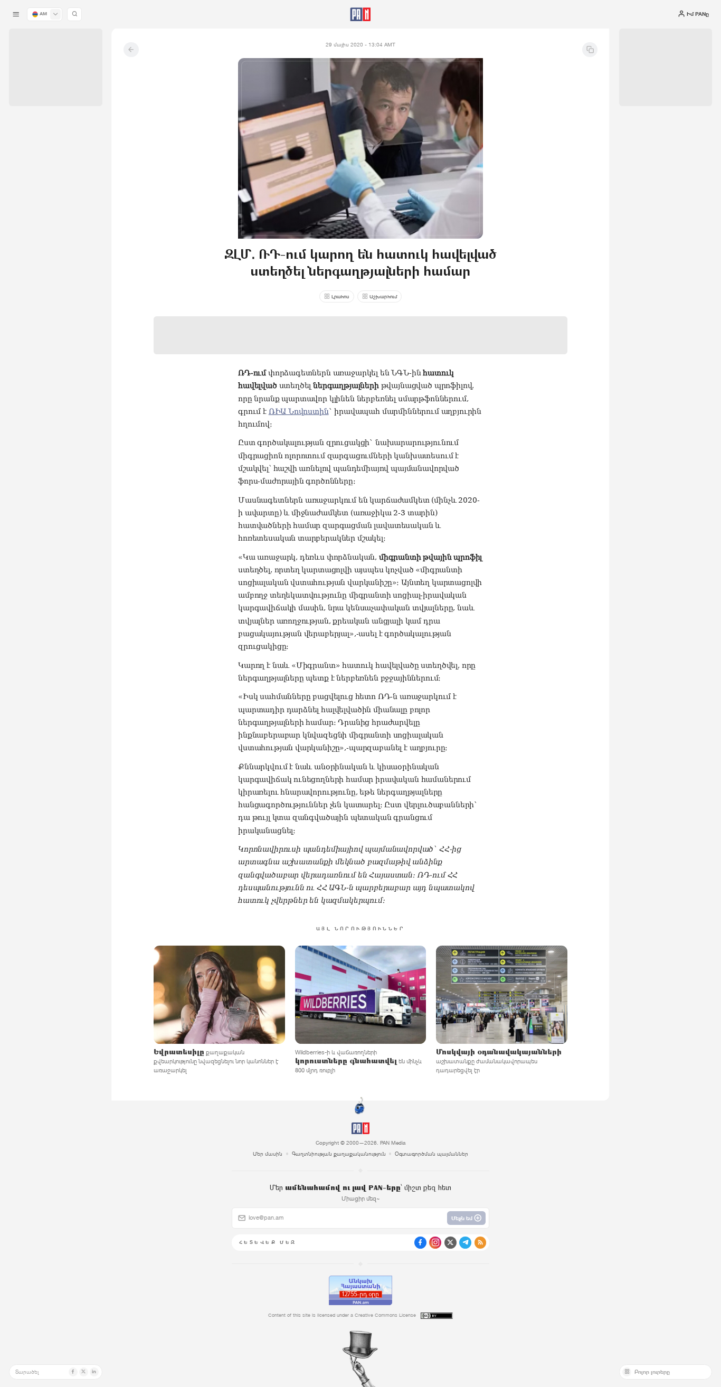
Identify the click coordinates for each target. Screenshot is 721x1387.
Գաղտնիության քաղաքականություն (339, 1153)
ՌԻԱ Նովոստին (299, 411)
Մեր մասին (267, 1153)
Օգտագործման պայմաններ (431, 1153)
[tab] (452, 245)
